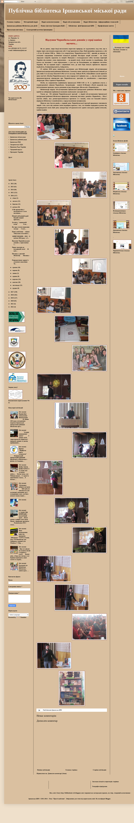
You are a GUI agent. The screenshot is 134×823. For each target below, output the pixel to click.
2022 (12, 307)
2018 (12, 295)
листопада (16, 285)
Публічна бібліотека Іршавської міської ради (67, 10)
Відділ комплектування (50, 22)
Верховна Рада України (18, 147)
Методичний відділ (31, 22)
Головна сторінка (13, 22)
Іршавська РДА (15, 142)
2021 (12, 304)
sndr (93, 799)
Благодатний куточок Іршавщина (39, 30)
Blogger (108, 799)
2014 (12, 189)
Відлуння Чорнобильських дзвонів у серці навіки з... (21, 242)
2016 (12, 195)
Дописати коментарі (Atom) (57, 773)
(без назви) (22, 412)
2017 (12, 292)
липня (14, 273)
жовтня (15, 282)
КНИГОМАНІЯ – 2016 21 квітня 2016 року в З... (21, 237)
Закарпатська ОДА (16, 144)
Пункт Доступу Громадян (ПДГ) (53, 26)
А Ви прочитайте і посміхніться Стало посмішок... (19, 211)
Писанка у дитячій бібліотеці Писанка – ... (21, 255)
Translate (23, 617)
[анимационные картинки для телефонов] (121, 42)
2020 (12, 301)
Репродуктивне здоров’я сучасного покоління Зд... (20, 262)
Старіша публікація (99, 770)
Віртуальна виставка (15, 30)
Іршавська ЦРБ (57, 710)
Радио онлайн (122, 84)
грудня (14, 288)
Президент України (16, 152)
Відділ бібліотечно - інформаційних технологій (101, 22)
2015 (12, 192)
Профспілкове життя (106, 26)
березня (15, 204)
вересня (15, 279)
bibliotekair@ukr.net (20, 50)
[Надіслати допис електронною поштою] (38, 710)
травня (15, 267)
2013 (12, 186)
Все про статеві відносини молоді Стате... (20, 228)
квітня (14, 207)
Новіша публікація (43, 770)
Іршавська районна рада (18, 139)
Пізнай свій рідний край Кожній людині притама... (20, 217)
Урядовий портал (16, 149)
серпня (14, 276)
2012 (12, 183)
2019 (12, 298)
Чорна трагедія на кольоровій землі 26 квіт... (20, 249)
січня (14, 198)
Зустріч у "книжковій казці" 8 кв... (19, 223)
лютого (15, 201)
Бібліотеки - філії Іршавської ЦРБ (81, 26)
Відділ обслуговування (71, 22)
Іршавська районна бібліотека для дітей (22, 26)
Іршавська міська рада (18, 137)
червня (15, 270)
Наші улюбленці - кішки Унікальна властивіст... (20, 232)
